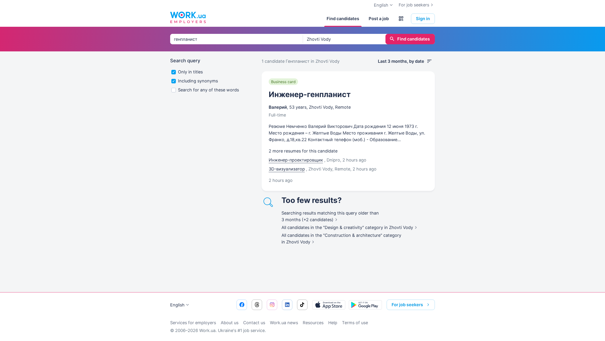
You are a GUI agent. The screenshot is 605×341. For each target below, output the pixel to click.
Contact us (254, 322)
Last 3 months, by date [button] (401, 61)
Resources (313, 322)
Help (332, 322)
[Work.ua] (188, 17)
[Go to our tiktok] (302, 305)
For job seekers (414, 4)
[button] (401, 19)
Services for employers (193, 322)
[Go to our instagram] (272, 305)
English (177, 304)
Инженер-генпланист (310, 94)
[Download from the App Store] (328, 305)
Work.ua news (284, 322)
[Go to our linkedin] (287, 305)
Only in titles (190, 71)
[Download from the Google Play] (365, 305)
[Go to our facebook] (242, 305)
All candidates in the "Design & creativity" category (347, 227)
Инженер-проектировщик (296, 159)
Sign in (423, 18)
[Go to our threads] (257, 305)
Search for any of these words (208, 89)
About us (229, 322)
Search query (185, 60)
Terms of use (355, 322)
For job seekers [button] (407, 304)
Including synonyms (198, 80)
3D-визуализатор (287, 168)
